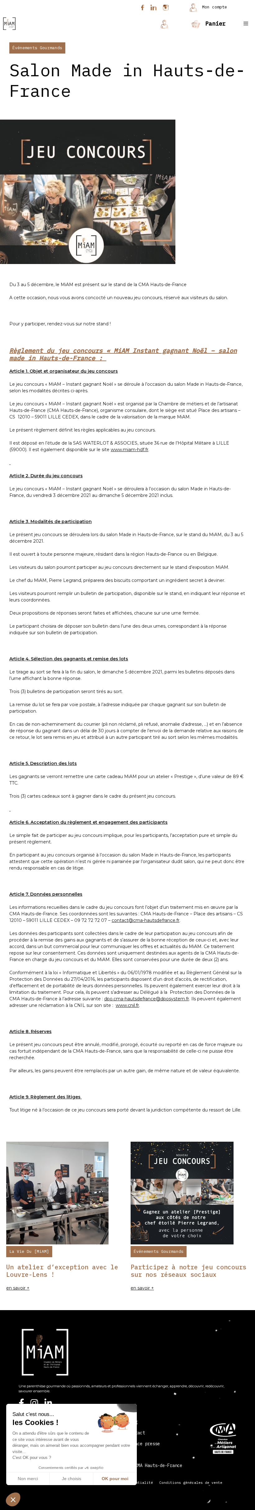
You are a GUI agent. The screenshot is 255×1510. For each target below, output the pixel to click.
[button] (13, 1499)
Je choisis (71, 1478)
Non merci (28, 1478)
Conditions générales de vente (190, 1482)
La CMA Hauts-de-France (155, 1465)
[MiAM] (9, 23)
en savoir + (18, 1288)
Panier (214, 23)
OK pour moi (115, 1478)
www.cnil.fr (127, 1005)
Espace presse (144, 1443)
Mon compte (213, 7)
